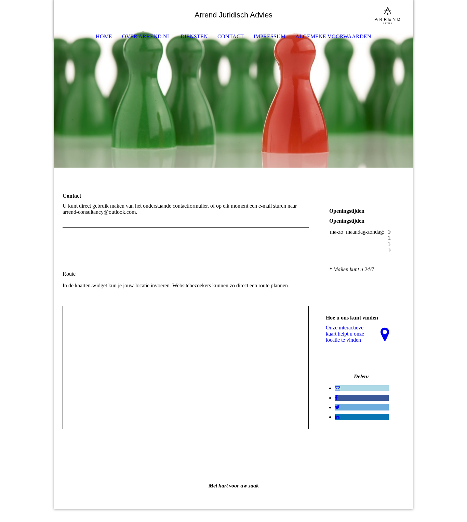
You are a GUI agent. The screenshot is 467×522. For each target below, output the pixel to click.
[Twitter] (337, 407)
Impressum (269, 36)
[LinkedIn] (337, 417)
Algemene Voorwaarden (333, 36)
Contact (230, 36)
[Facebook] (336, 398)
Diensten (194, 36)
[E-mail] (337, 388)
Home (104, 36)
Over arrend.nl (146, 36)
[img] (387, 15)
